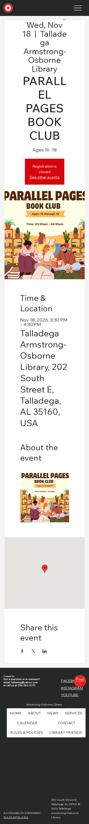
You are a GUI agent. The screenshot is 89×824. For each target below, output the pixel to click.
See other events (45, 177)
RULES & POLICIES (15, 817)
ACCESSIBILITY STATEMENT (22, 813)
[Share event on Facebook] (22, 651)
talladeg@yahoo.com (24, 682)
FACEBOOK (71, 680)
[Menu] (78, 8)
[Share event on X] (33, 651)
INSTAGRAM (72, 688)
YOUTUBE (70, 695)
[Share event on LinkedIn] (44, 651)
